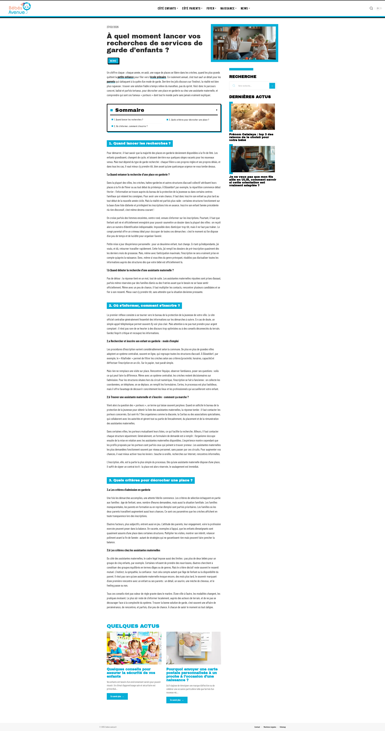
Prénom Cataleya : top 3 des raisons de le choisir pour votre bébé (251, 137)
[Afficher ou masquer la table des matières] (181, 110)
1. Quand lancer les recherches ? (128, 119)
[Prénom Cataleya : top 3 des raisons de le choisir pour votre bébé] (253, 117)
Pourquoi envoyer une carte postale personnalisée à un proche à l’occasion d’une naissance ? (192, 674)
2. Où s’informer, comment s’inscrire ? (131, 126)
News (113, 60)
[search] (371, 8)
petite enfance (126, 77)
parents (111, 81)
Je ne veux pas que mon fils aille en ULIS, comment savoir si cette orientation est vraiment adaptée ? (252, 181)
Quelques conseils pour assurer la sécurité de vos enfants (131, 672)
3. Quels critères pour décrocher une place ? (189, 119)
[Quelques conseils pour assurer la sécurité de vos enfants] (134, 648)
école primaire (158, 77)
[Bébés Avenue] (20, 8)
